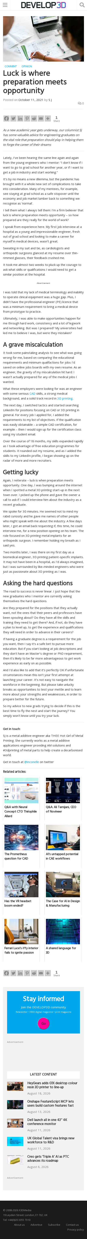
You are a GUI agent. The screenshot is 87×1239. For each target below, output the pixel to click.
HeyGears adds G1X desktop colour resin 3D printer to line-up (52, 1086)
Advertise (36, 1224)
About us (19, 1224)
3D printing (65, 398)
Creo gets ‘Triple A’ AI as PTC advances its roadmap (48, 1159)
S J (50, 100)
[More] (48, 118)
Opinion (27, 66)
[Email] (41, 118)
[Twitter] (13, 118)
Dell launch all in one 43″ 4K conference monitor (47, 1122)
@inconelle (31, 762)
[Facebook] (6, 118)
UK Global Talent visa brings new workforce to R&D (50, 1141)
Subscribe (54, 1224)
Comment (11, 66)
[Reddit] (34, 118)
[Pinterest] (27, 118)
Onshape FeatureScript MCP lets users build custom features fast (50, 1104)
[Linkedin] (20, 118)
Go (43, 1023)
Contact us (72, 1224)
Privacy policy (75, 1229)
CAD (32, 393)
